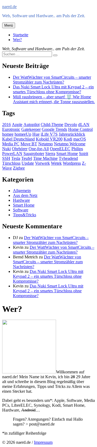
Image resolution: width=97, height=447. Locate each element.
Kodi (68, 139)
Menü (8, 25)
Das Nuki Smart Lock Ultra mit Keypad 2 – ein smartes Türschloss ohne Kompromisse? (53, 89)
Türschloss (11, 163)
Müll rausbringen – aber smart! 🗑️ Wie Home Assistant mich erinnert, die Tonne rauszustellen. (54, 99)
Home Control (80, 129)
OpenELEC (60, 148)
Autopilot (31, 124)
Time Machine (45, 158)
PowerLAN (12, 153)
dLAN (83, 124)
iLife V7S (49, 134)
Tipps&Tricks (24, 214)
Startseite (20, 35)
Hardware (21, 200)
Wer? (17, 39)
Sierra (50, 153)
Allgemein (22, 190)
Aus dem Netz (25, 195)
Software (20, 210)
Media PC (10, 144)
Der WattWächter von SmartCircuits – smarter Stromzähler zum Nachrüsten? (52, 79)
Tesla (15, 158)
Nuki (6, 148)
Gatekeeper (31, 129)
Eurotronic (11, 129)
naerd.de (9, 6)
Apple (17, 124)
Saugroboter (33, 153)
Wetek (56, 163)
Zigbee (19, 168)
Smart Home (67, 153)
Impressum (43, 442)
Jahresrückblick (72, 134)
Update (28, 163)
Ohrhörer (19, 148)
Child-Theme (52, 124)
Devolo (70, 124)
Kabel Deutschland (18, 139)
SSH (6, 158)
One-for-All (39, 148)
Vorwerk (42, 163)
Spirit (83, 153)
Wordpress (72, 163)
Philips (77, 148)
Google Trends (54, 129)
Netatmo (45, 144)
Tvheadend (68, 158)
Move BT (28, 144)
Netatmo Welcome (69, 144)
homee (7, 134)
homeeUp (23, 134)
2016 (6, 124)
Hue (36, 134)
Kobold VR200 (49, 139)
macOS (79, 139)
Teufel (26, 158)
